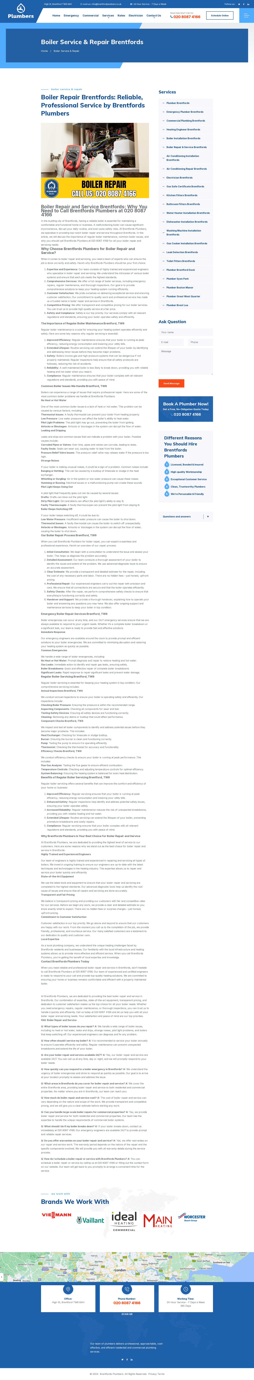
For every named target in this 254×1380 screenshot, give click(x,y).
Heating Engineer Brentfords (183, 129)
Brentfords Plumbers (111, 1373)
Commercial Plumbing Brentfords (186, 120)
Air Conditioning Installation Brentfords (183, 158)
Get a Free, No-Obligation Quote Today (186, 409)
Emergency (71, 15)
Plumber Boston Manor (180, 287)
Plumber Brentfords (178, 103)
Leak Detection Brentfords (182, 252)
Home (56, 15)
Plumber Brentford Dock (181, 269)
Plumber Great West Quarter (183, 296)
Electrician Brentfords (180, 177)
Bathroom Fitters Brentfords (183, 204)
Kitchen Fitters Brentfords (182, 195)
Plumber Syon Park (178, 278)
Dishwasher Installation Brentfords (187, 221)
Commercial (91, 15)
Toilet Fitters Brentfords (181, 261)
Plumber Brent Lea (177, 305)
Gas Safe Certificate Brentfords (185, 186)
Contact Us (154, 15)
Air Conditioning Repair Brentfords (187, 168)
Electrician (136, 15)
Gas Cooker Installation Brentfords (187, 243)
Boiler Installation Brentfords (183, 138)
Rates (121, 15)
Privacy (152, 1373)
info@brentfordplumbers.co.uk (106, 4)
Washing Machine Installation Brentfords (184, 232)
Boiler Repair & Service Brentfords (187, 147)
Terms (160, 1373)
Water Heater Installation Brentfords (188, 212)
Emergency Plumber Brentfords (185, 111)
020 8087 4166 (186, 17)
